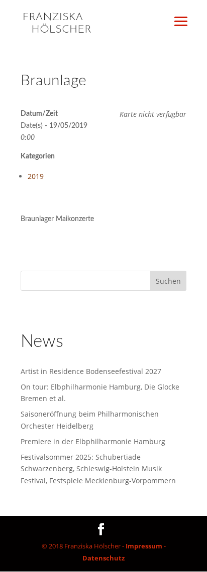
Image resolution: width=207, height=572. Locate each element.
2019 (36, 176)
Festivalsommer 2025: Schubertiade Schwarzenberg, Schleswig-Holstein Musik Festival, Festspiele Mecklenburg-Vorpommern (98, 469)
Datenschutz (103, 557)
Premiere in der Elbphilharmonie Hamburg (93, 441)
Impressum (144, 545)
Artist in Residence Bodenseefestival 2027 (91, 371)
